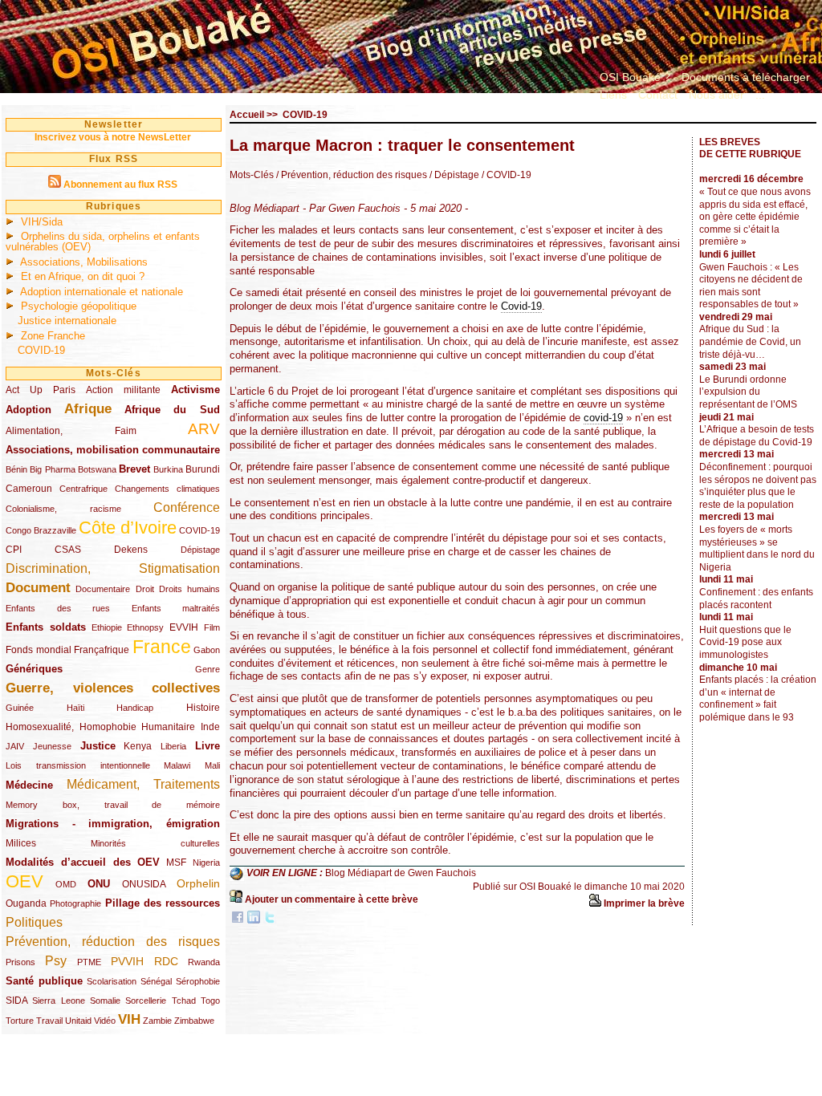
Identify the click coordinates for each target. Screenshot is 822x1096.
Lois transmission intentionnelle (78, 765)
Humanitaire (168, 727)
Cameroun (29, 488)
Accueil (247, 114)
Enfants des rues (58, 608)
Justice (98, 746)
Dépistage (200, 549)
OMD (65, 884)
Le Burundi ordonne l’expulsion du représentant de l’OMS (748, 392)
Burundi (202, 469)
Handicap (134, 707)
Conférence (186, 507)
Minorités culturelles (155, 843)
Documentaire (102, 589)
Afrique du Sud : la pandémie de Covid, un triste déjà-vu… (750, 341)
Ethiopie (107, 627)
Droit (145, 589)
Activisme (195, 390)
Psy (56, 961)
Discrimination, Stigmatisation (113, 568)
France (161, 646)
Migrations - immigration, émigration (113, 824)
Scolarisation (111, 981)
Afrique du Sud (172, 410)
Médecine (29, 785)
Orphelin (198, 883)
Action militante (123, 390)
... (760, 94)
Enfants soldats (46, 627)
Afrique (88, 408)
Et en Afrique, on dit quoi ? (82, 276)
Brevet (134, 469)
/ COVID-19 (505, 175)
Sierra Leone (58, 1000)
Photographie (75, 903)
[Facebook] (237, 920)
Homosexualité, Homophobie (71, 727)
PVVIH (127, 961)
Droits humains (189, 589)
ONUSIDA (143, 884)
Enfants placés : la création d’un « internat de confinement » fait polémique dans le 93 (757, 698)
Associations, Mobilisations (84, 262)
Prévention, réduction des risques (113, 941)
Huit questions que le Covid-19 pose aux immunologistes (745, 642)
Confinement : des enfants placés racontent (756, 599)
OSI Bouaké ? (635, 77)
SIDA (16, 1000)
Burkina (168, 469)
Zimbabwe (194, 1020)
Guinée (20, 707)
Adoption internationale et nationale (101, 292)
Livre (207, 746)
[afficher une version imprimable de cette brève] (594, 903)
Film (212, 627)
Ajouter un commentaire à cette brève (331, 899)
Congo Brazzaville (41, 530)
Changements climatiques (167, 488)
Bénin (16, 469)
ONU (98, 884)
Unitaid (78, 1020)
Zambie (157, 1020)
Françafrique (101, 650)
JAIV (15, 746)
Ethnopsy (145, 627)
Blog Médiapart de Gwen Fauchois (400, 873)
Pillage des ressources (163, 903)
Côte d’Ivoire (128, 528)
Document (38, 587)
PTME (89, 962)
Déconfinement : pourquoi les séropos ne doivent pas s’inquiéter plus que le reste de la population (757, 485)
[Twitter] (269, 920)
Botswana (97, 469)
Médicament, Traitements (144, 784)
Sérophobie (198, 981)
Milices (21, 843)
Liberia (173, 746)
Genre (207, 669)
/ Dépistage (453, 175)
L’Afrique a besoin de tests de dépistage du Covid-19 (756, 436)
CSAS (68, 549)
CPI (14, 549)
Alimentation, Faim (71, 430)
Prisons (20, 962)
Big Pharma (52, 469)
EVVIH (183, 627)
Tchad (184, 1000)
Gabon (206, 650)
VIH (129, 1019)
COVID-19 (41, 350)
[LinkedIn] (253, 920)
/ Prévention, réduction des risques (351, 175)
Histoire (203, 707)
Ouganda (26, 903)
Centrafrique (83, 488)
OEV (24, 881)
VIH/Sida (42, 222)
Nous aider (716, 94)
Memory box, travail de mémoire (113, 805)
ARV (204, 428)
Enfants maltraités (176, 608)
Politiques (34, 922)
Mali (212, 765)
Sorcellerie (145, 1000)
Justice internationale (67, 321)
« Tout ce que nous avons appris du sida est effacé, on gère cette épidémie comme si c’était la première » (755, 216)
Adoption (28, 410)
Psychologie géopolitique (78, 306)
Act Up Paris (40, 390)
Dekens (131, 549)
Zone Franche (53, 336)
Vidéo (105, 1020)
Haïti (75, 707)
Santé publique (44, 981)
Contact (658, 94)
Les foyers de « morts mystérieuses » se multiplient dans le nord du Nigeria (757, 548)
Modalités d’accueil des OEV (83, 862)
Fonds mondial (38, 650)
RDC (166, 961)
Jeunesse (52, 746)
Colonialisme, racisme (63, 508)
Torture (20, 1020)
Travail (49, 1020)
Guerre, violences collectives (113, 688)
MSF (176, 862)
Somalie (105, 1000)
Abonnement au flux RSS (120, 184)
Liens (613, 94)
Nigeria (206, 862)
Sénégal (156, 981)
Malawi (177, 765)
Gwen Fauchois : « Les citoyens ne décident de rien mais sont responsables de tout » (751, 286)
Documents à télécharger (746, 77)
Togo (210, 1000)
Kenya (138, 746)
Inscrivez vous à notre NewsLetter (113, 137)
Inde (210, 727)
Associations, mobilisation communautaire (113, 450)
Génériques (34, 669)
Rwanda (204, 962)
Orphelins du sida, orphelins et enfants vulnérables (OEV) (103, 241)
